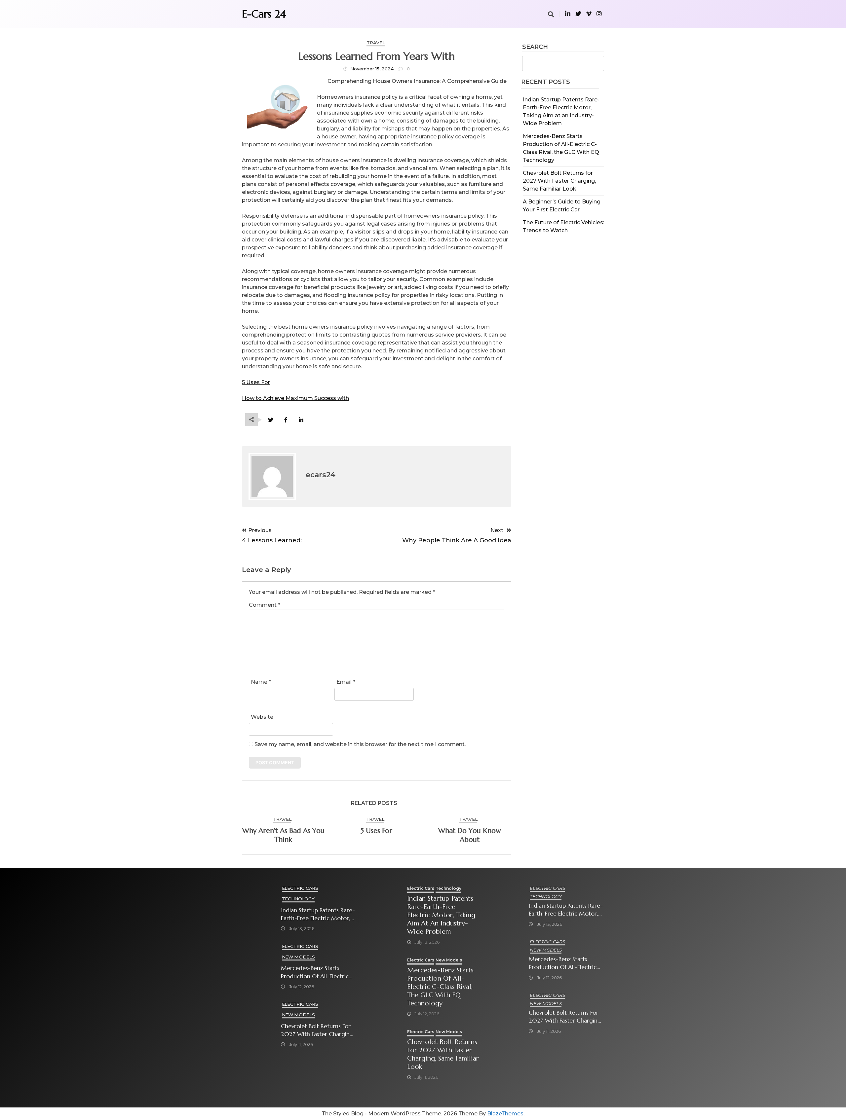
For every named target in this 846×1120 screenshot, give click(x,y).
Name (261, 682)
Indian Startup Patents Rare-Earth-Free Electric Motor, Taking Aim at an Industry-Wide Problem (318, 914)
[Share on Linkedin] (301, 420)
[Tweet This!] (270, 420)
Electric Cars (300, 888)
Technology (298, 898)
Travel (375, 42)
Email (345, 682)
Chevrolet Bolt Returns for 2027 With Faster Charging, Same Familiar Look (559, 181)
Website (262, 717)
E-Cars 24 (264, 13)
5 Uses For (256, 382)
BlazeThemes (505, 1113)
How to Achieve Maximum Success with (295, 398)
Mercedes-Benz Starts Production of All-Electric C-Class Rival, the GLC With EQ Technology (317, 972)
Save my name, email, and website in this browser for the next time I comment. (360, 744)
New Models (298, 956)
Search (535, 47)
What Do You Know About (469, 835)
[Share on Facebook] (285, 420)
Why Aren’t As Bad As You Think (283, 835)
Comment (264, 605)
